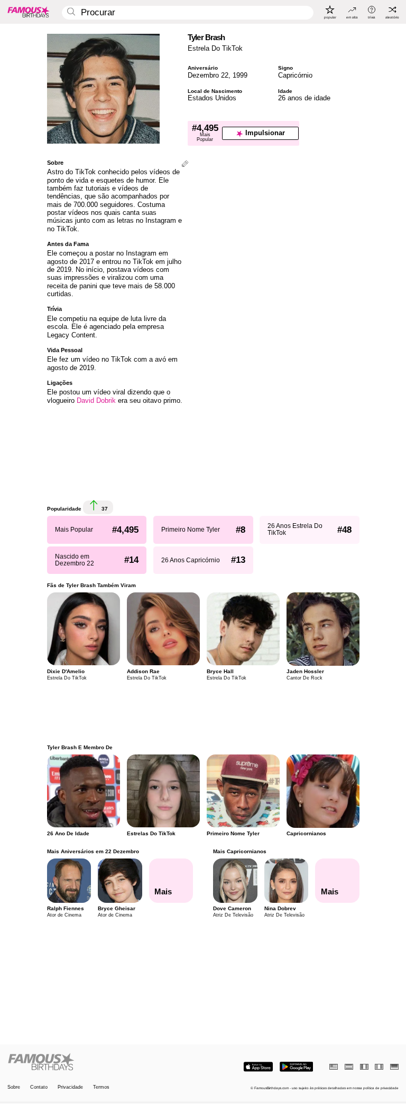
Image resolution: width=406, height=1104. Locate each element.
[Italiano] (379, 1067)
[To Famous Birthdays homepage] (28, 12)
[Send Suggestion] (185, 164)
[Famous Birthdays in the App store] (258, 1067)
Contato (39, 1087)
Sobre (13, 1087)
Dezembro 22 (208, 75)
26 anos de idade (304, 98)
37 (104, 509)
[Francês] (364, 1067)
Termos (101, 1087)
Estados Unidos (212, 98)
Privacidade (70, 1087)
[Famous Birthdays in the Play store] (296, 1067)
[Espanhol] (349, 1067)
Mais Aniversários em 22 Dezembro (93, 851)
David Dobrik (96, 400)
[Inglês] (333, 1067)
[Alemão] (394, 1067)
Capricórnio (295, 75)
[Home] (103, 1062)
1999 (240, 75)
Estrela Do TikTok (215, 48)
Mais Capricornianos (239, 851)
